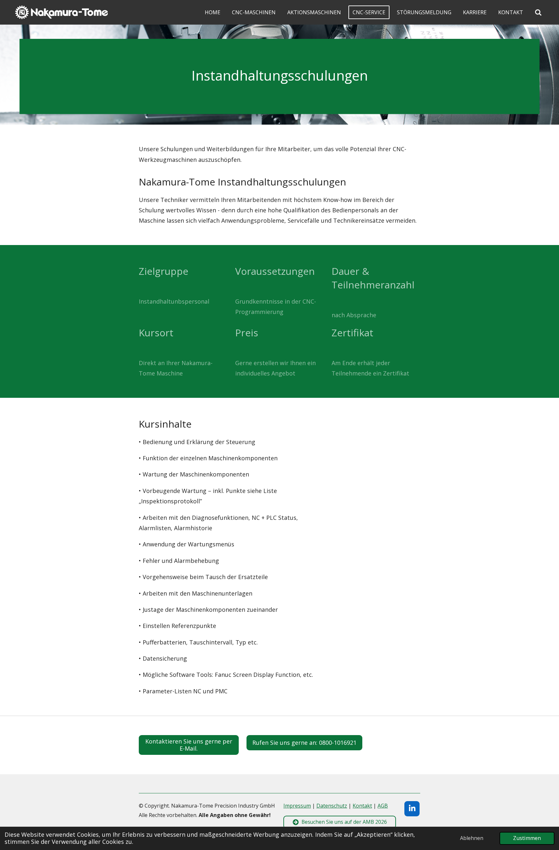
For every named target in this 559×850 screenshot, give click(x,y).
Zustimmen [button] (527, 838)
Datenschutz (331, 805)
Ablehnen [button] (471, 838)
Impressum (297, 805)
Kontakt (362, 805)
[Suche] (538, 12)
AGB (383, 805)
